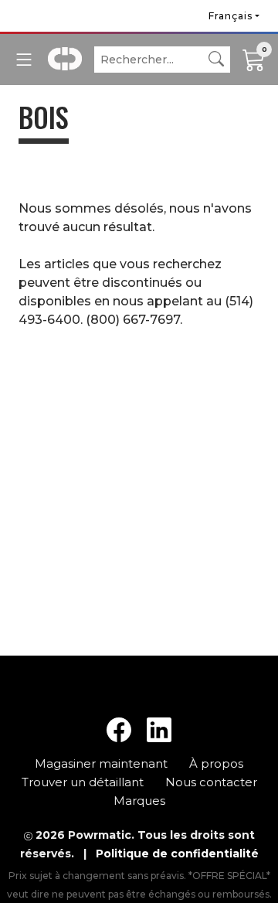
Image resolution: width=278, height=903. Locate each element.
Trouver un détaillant (84, 782)
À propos (216, 763)
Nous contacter (211, 782)
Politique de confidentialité (177, 853)
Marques (139, 800)
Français (230, 16)
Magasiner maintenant (103, 763)
